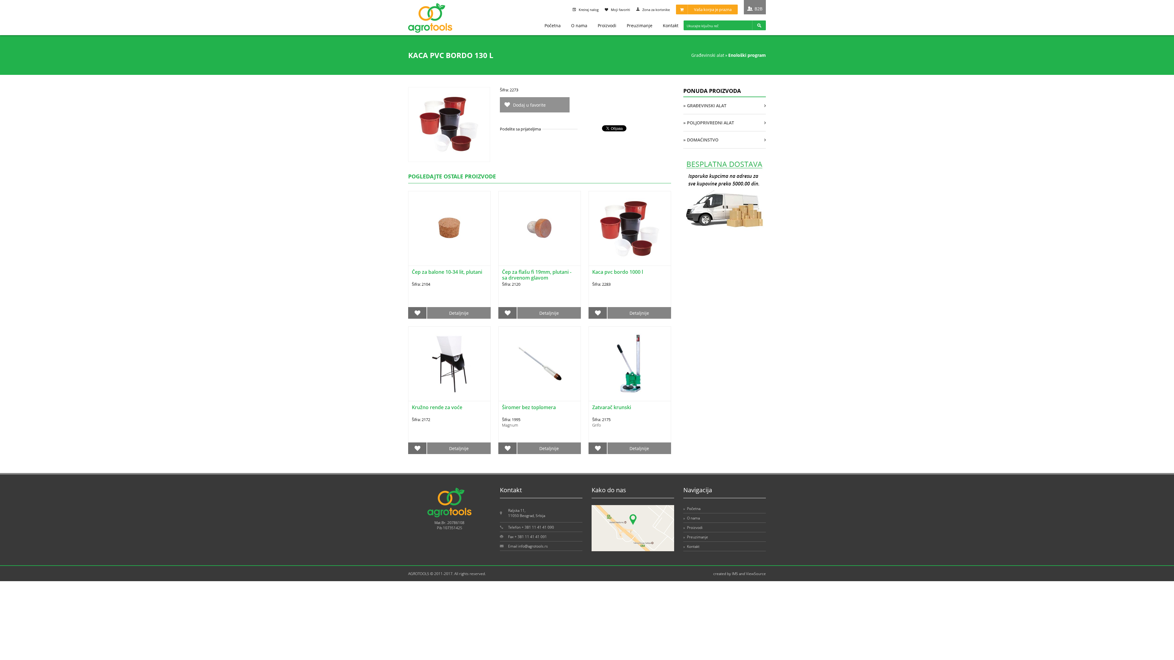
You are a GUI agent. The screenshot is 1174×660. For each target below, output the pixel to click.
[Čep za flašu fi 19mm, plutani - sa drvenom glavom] (540, 228)
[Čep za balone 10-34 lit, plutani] (449, 228)
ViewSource (756, 573)
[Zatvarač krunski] (630, 364)
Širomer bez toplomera (529, 407)
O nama (579, 25)
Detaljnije (459, 313)
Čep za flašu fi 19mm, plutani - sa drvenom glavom (536, 275)
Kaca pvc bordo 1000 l (617, 272)
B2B (758, 9)
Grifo (596, 425)
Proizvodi (607, 25)
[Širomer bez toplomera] (540, 364)
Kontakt (670, 25)
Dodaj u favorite (529, 105)
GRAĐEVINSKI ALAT (707, 55)
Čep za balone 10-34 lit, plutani (447, 272)
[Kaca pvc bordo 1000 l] (630, 228)
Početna (553, 25)
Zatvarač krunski (611, 407)
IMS (735, 573)
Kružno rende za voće (437, 407)
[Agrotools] (430, 31)
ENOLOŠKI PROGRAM (747, 55)
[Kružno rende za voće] (449, 364)
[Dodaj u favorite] (417, 313)
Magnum (510, 425)
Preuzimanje (639, 25)
